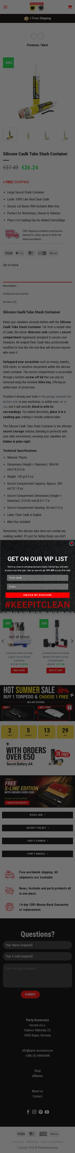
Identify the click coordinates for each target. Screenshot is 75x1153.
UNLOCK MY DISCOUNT (37, 595)
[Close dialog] (72, 543)
